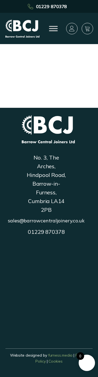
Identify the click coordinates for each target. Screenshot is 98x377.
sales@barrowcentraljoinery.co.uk (46, 220)
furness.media (60, 355)
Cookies (55, 361)
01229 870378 (51, 6)
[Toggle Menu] (53, 28)
